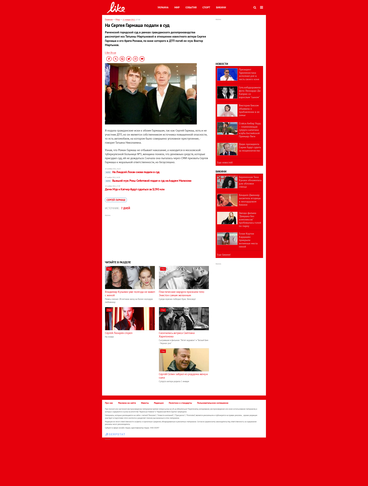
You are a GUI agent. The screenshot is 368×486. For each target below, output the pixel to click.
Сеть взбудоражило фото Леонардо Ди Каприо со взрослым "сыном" (250, 92)
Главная (109, 19)
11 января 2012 (129, 19)
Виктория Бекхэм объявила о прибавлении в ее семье (249, 110)
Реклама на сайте (127, 402)
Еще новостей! (225, 162)
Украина (163, 7)
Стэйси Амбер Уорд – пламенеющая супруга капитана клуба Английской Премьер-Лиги (250, 130)
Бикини (221, 7)
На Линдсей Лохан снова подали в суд (133, 172)
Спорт (206, 7)
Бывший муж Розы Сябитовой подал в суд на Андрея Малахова (148, 181)
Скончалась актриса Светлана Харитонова (176, 334)
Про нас (109, 402)
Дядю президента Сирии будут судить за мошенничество (250, 147)
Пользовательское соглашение (212, 402)
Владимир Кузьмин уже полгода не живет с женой (130, 293)
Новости (222, 64)
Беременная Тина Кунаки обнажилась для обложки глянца (250, 181)
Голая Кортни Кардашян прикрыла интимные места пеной (248, 240)
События (191, 7)
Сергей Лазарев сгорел (118, 333)
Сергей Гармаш (116, 200)
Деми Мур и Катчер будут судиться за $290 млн (135, 189)
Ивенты (145, 402)
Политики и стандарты (180, 402)
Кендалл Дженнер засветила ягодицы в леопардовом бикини (250, 199)
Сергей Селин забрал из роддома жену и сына (183, 375)
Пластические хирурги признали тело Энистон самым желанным (181, 293)
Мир (177, 7)
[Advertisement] (157, 237)
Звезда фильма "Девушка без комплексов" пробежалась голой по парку (250, 219)
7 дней (125, 208)
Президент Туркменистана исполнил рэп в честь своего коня (249, 74)
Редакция (159, 402)
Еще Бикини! (224, 254)
